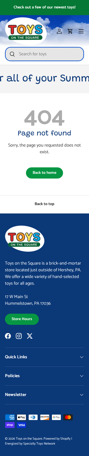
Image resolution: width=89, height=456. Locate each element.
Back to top (44, 204)
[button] (70, 31)
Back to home (44, 173)
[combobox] (44, 54)
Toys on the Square (29, 438)
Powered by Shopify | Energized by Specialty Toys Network (38, 441)
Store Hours (22, 319)
